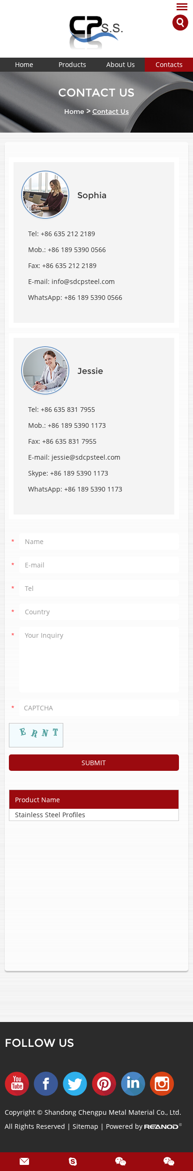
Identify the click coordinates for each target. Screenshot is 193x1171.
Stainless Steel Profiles (50, 814)
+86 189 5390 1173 (79, 473)
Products (72, 64)
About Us (120, 64)
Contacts (169, 64)
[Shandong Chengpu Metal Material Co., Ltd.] (96, 29)
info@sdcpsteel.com (83, 281)
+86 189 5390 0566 (93, 297)
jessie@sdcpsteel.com (86, 457)
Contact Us (110, 111)
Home (24, 64)
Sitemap (86, 1126)
